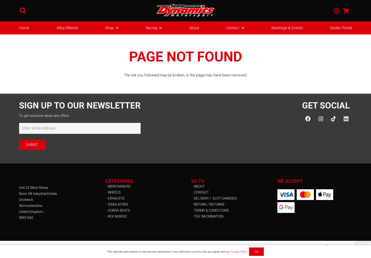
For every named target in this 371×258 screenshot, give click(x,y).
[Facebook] (308, 119)
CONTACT (201, 192)
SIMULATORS (118, 204)
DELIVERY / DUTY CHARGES (215, 198)
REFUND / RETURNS (209, 204)
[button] (23, 10)
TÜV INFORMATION (208, 216)
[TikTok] (333, 119)
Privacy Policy (238, 251)
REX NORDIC (118, 216)
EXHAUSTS (116, 198)
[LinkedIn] (346, 119)
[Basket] (346, 10)
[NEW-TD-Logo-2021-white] (185, 10)
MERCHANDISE (119, 186)
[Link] (336, 11)
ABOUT (199, 186)
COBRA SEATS (119, 210)
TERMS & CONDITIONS (211, 210)
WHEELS (114, 192)
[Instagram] (321, 119)
